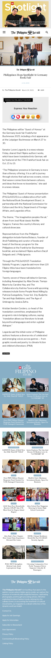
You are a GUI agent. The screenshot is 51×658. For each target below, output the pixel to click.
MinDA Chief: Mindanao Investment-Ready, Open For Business (37, 422)
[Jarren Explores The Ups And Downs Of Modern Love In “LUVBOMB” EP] (37, 385)
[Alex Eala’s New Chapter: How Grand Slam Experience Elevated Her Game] (13, 524)
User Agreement (9, 629)
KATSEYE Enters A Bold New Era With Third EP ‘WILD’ (13, 395)
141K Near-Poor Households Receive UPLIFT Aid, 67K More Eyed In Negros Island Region (13, 509)
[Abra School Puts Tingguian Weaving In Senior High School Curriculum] (37, 494)
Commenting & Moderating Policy (15, 639)
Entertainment (14, 447)
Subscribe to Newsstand (12, 625)
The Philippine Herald (13, 90)
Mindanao (37, 475)
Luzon (14, 475)
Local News (25, 83)
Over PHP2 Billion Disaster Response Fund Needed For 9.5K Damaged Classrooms (13, 422)
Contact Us (6, 611)
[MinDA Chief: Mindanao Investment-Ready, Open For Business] (37, 411)
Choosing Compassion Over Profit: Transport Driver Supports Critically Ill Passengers (37, 567)
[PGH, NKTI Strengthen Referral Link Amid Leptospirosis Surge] (13, 552)
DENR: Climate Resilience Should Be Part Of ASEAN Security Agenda (37, 538)
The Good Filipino (37, 561)
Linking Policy (7, 643)
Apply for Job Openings (11, 615)
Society (13, 533)
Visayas (13, 503)
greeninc (37, 533)
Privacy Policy (7, 634)
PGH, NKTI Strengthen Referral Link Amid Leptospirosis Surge (13, 566)
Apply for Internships (10, 620)
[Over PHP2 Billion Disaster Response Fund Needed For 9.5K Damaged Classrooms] (13, 411)
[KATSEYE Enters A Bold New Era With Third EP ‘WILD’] (13, 385)
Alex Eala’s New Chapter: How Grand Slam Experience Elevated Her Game (13, 538)
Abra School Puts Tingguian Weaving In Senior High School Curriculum (37, 508)
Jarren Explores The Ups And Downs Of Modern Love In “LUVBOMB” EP (37, 396)
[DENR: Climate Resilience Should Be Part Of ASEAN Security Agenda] (37, 524)
